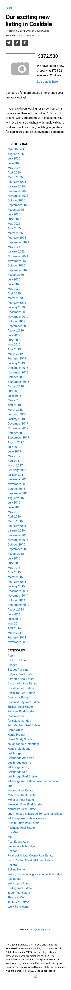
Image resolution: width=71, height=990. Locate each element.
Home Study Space (20, 739)
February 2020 (17, 302)
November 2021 (18, 256)
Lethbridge (14, 753)
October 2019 (16, 321)
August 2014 (16, 609)
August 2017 (16, 442)
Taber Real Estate (19, 892)
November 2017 (18, 428)
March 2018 (15, 409)
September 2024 (18, 242)
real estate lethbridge (21, 846)
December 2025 (18, 191)
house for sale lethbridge (24, 744)
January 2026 (16, 186)
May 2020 (14, 288)
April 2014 (14, 628)
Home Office (15, 730)
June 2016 (14, 507)
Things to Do (16, 897)
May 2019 (14, 344)
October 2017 (16, 433)
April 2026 (14, 172)
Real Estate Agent (19, 841)
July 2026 (14, 158)
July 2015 (14, 558)
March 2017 (15, 465)
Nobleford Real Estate (22, 809)
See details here (47, 81)
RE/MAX (13, 832)
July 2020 (14, 279)
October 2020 (16, 265)
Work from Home (18, 906)
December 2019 (18, 312)
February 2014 (17, 637)
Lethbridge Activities (21, 758)
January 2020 (16, 307)
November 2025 (18, 195)
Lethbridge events (19, 762)
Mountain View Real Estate (25, 804)
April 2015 (14, 572)
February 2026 (17, 181)
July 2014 (14, 614)
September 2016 (18, 493)
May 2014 (14, 623)
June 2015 (14, 563)
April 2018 (14, 405)
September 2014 (18, 605)
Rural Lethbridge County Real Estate (30, 855)
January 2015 (16, 586)
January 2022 (16, 251)
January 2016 (16, 530)
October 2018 (16, 377)
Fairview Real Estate (21, 711)
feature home (16, 716)
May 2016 (14, 512)
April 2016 (14, 516)
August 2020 (16, 274)
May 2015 (14, 567)
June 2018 (14, 395)
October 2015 (16, 544)
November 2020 (18, 261)
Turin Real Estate (18, 902)
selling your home (19, 883)
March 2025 (15, 233)
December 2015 (18, 535)
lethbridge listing (18, 767)
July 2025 (14, 214)
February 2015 (17, 581)
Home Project (16, 734)
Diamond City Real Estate (24, 702)
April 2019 (14, 349)
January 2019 (16, 363)
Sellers (12, 865)
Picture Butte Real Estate (24, 823)
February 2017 (17, 470)
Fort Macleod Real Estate (24, 725)
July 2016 (14, 502)
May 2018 (14, 400)
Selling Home (16, 869)
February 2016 (17, 526)
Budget (12, 665)
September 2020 (18, 270)
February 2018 (17, 414)
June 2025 (14, 219)
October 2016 (16, 488)
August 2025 (16, 209)
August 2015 (16, 553)
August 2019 (16, 330)
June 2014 (14, 619)
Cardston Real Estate (21, 679)
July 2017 (14, 446)
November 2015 (18, 540)
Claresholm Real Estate (22, 683)
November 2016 (18, 484)
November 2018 (18, 372)
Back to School (17, 660)
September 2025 (18, 205)
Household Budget (19, 748)
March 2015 (15, 577)
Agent (11, 655)
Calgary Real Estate (20, 674)
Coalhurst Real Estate (21, 693)
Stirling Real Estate (20, 888)
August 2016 (16, 498)
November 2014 (18, 595)
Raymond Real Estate (21, 827)
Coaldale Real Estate (28, 35)
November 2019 (18, 316)
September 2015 (18, 549)
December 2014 (18, 591)
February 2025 (17, 237)
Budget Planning (18, 669)
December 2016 (18, 479)
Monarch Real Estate (21, 799)
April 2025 (14, 228)
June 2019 (14, 340)
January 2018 (16, 419)
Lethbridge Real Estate (22, 776)
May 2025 (14, 223)
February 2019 (17, 358)
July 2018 (14, 391)
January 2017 (16, 474)
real (10, 837)
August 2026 (16, 154)
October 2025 (16, 200)
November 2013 (18, 642)
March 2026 (15, 177)
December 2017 (18, 423)
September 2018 (18, 381)
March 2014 (15, 633)
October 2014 (16, 600)
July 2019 (14, 335)
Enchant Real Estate (20, 706)
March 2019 (15, 353)
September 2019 (18, 326)
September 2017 (18, 437)
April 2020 (14, 293)
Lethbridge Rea (17, 772)
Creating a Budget (19, 697)
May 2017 (14, 456)
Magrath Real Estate (20, 790)
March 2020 (15, 298)
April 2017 (14, 460)
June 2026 (14, 163)
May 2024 (14, 247)
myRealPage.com (42, 929)
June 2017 (14, 451)
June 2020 (14, 284)
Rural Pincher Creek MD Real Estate (30, 860)
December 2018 (18, 367)
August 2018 (16, 386)
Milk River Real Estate (22, 795)
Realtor (12, 851)
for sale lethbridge (19, 720)
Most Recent (16, 149)
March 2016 (15, 521)
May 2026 (14, 168)
